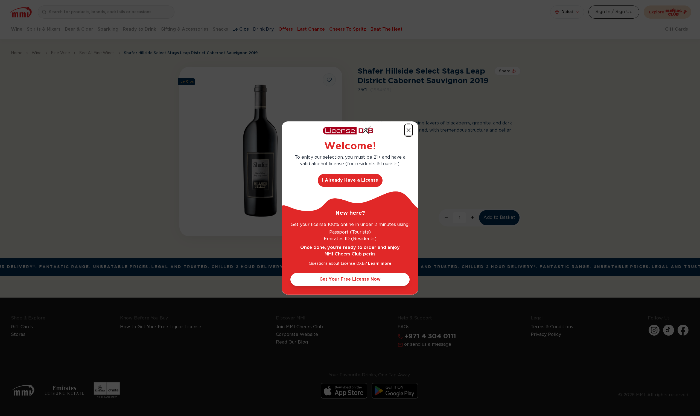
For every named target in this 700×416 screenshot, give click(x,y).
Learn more (379, 263)
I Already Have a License (350, 180)
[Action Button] (408, 129)
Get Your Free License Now (350, 279)
